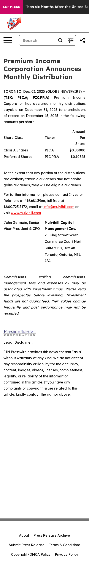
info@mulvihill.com (58, 207)
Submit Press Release (26, 545)
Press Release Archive (51, 535)
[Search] (60, 40)
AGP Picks (11, 7)
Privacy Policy (66, 554)
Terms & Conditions (64, 545)
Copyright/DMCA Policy (31, 554)
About (24, 535)
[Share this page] (82, 40)
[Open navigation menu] (7, 40)
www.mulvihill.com (26, 213)
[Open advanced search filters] (70, 40)
